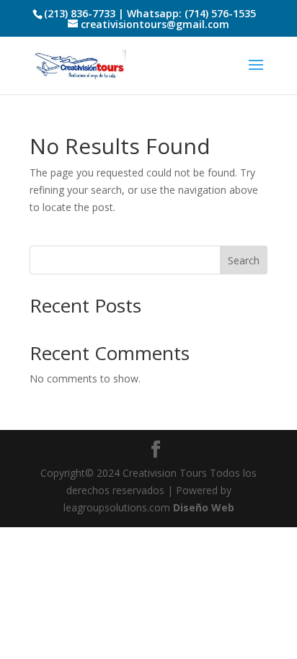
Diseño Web (203, 507)
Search (244, 260)
